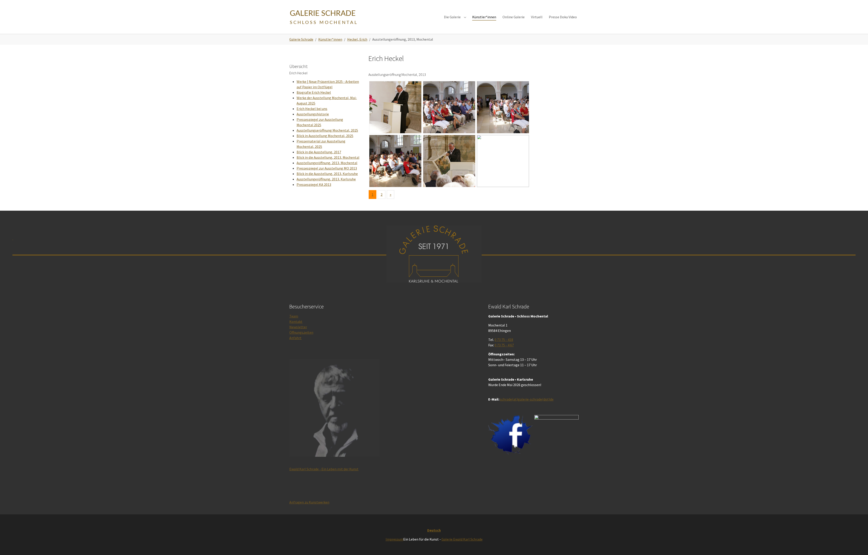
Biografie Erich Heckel (314, 92)
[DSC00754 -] (503, 161)
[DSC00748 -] (395, 107)
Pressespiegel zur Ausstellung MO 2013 (327, 168)
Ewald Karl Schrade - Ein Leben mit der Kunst (324, 469)
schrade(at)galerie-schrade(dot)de (527, 399)
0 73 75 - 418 (504, 339)
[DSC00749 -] (449, 107)
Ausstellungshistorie (313, 114)
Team (293, 316)
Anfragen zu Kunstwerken (309, 502)
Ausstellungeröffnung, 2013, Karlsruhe (326, 179)
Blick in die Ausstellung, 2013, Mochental (328, 157)
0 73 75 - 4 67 (504, 345)
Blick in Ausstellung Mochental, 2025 (325, 135)
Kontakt (295, 321)
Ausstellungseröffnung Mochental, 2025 (327, 130)
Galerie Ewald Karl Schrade (462, 539)
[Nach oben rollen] (858, 545)
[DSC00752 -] (449, 161)
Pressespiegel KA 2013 (314, 184)
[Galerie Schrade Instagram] (556, 437)
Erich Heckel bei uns (312, 108)
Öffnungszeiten (301, 332)
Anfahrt (295, 338)
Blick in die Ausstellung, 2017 (319, 152)
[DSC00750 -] (503, 107)
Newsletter (298, 327)
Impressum (394, 539)
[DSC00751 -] (395, 161)
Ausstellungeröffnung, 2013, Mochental (327, 163)
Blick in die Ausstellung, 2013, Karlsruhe (327, 173)
